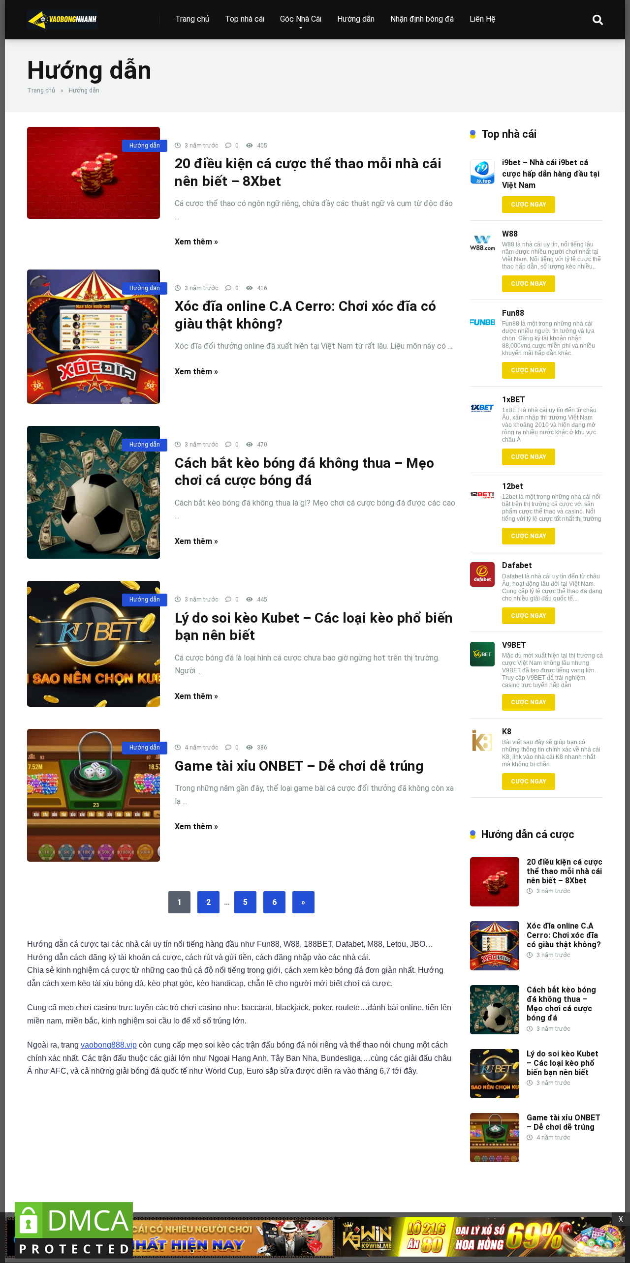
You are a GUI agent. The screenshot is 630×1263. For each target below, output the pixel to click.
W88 (510, 234)
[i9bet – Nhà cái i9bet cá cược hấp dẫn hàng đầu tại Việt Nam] (482, 181)
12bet (512, 486)
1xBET (513, 399)
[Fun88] (482, 331)
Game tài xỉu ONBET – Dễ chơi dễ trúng (299, 766)
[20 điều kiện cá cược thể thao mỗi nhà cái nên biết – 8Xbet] (93, 173)
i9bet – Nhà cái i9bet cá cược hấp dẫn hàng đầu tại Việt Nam (550, 174)
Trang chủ (192, 19)
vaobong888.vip (109, 1045)
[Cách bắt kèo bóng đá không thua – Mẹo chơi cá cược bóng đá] (93, 492)
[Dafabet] (482, 584)
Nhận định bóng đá (422, 19)
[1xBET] (482, 418)
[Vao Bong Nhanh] (62, 16)
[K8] (482, 750)
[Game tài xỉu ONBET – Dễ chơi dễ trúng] (93, 795)
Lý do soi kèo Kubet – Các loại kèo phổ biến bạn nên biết (562, 1063)
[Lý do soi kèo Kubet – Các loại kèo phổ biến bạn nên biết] (93, 644)
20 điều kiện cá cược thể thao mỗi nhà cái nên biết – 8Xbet (564, 871)
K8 (506, 731)
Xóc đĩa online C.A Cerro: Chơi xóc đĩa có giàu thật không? (564, 935)
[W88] (482, 252)
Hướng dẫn (356, 19)
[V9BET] (482, 663)
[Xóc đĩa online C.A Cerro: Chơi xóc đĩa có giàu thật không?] (93, 337)
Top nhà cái (244, 19)
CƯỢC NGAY (528, 204)
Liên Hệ (483, 19)
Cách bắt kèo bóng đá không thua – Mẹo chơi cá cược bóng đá (561, 1004)
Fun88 (513, 313)
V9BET (514, 645)
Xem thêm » (196, 241)
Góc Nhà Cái (300, 19)
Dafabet (517, 565)
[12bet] (482, 505)
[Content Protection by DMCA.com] (73, 1258)
